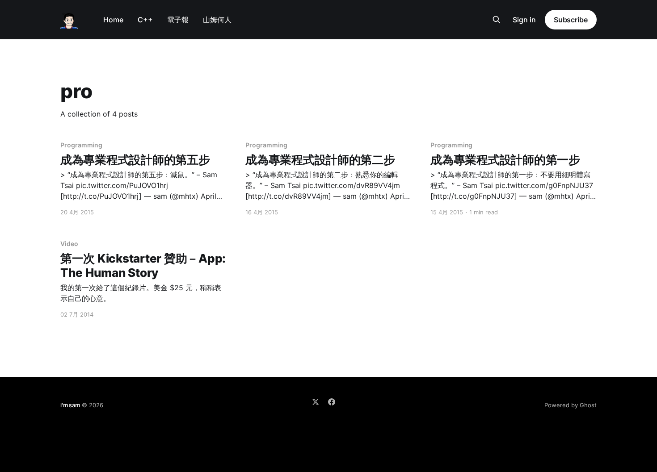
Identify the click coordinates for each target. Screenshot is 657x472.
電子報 (178, 19)
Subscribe (571, 19)
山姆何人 (217, 19)
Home (113, 19)
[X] (315, 401)
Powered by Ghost (570, 405)
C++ (145, 19)
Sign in (524, 19)
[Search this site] (496, 20)
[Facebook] (331, 401)
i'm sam (70, 405)
